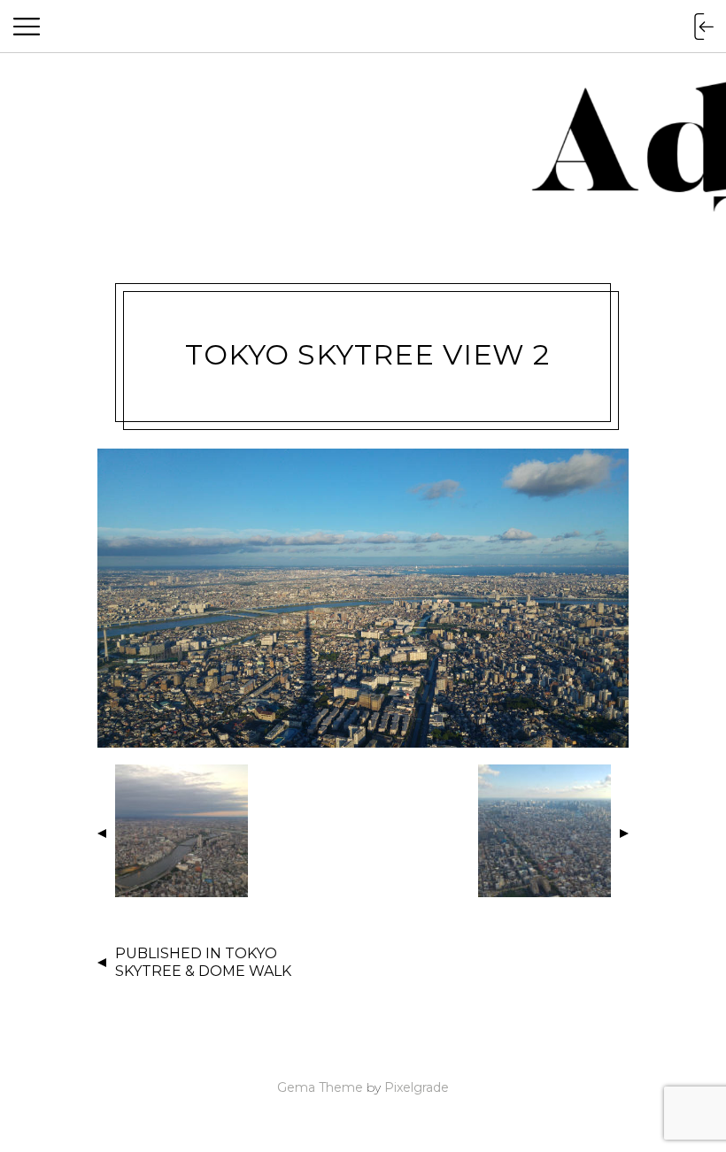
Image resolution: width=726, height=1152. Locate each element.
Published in (203, 962)
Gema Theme (320, 1087)
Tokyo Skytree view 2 (368, 354)
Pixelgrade (416, 1087)
